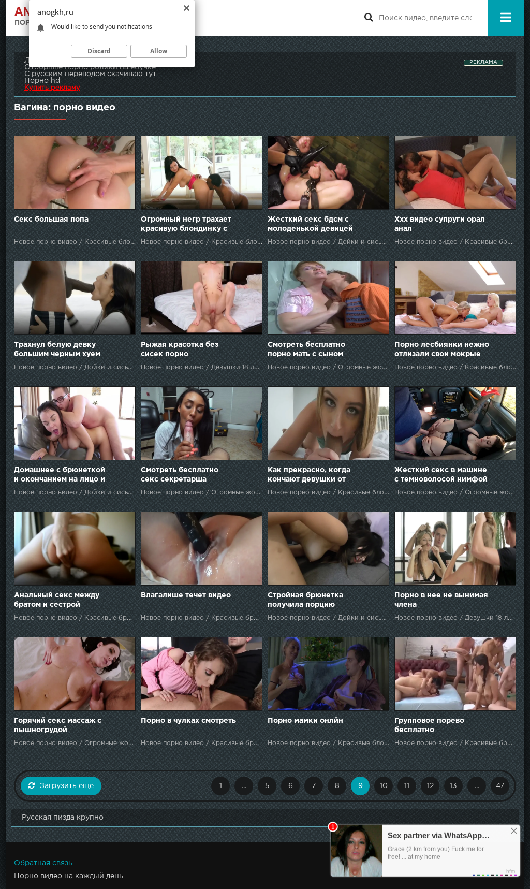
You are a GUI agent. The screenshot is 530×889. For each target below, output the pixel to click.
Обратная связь (43, 863)
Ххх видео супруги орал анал (439, 224)
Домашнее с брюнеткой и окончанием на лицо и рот (59, 475)
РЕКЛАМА (483, 62)
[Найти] (368, 18)
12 (430, 786)
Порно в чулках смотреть (188, 721)
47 (500, 786)
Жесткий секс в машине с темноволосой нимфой (441, 475)
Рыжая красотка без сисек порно (179, 349)
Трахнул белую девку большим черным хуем (57, 349)
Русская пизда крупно (63, 817)
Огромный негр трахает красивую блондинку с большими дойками (186, 225)
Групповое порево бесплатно (429, 725)
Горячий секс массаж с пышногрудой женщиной (57, 726)
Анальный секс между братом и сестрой (56, 600)
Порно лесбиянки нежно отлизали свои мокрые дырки (441, 350)
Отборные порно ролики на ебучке (90, 67)
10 (384, 786)
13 (453, 786)
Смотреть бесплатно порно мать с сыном (306, 349)
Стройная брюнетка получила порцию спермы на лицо (305, 600)
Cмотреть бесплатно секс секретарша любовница (179, 475)
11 (406, 786)
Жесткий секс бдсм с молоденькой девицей (310, 224)
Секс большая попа (51, 219)
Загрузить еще (67, 786)
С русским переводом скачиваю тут (90, 74)
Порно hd (42, 81)
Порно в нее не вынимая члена (441, 600)
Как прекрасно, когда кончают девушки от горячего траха (309, 475)
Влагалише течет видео (186, 595)
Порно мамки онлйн (305, 721)
